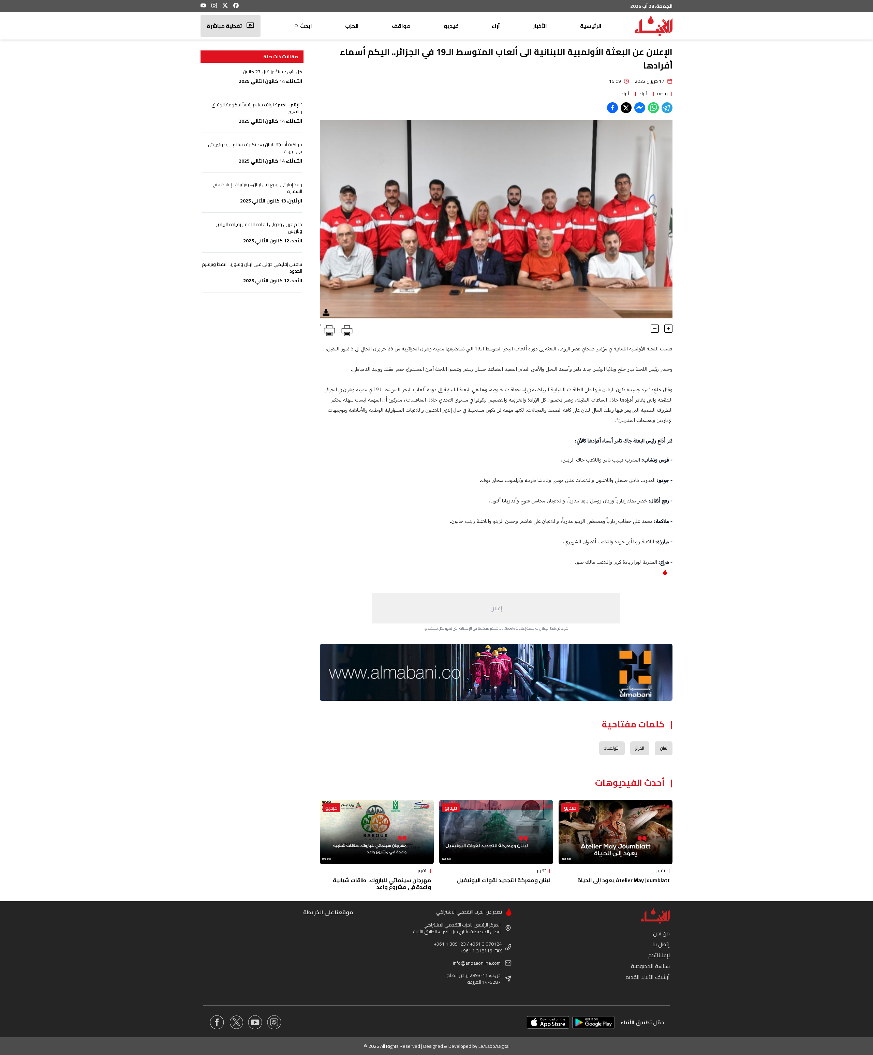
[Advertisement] (496, 608)
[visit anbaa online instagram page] (274, 1022)
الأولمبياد (612, 748)
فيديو (451, 25)
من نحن (661, 933)
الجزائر (639, 748)
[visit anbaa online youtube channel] (255, 1022)
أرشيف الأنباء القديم (647, 977)
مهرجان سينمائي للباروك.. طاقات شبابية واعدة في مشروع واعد (382, 883)
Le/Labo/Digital (493, 1046)
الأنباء (644, 93)
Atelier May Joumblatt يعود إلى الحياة (623, 880)
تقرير (660, 870)
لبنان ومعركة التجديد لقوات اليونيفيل (503, 880)
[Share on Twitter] (626, 107)
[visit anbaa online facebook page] (217, 1022)
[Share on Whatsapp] (653, 107)
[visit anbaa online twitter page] (236, 1022)
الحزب (352, 25)
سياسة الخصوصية (650, 966)
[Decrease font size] (655, 329)
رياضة (662, 93)
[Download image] (326, 312)
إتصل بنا (661, 944)
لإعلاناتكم (659, 955)
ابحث (306, 25)
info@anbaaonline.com (477, 963)
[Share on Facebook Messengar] (639, 107)
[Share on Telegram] (667, 107)
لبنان (663, 748)
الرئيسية (591, 25)
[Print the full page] (346, 329)
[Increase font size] (668, 329)
